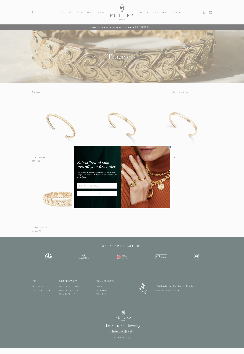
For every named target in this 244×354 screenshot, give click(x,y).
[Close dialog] (169, 147)
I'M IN (97, 194)
